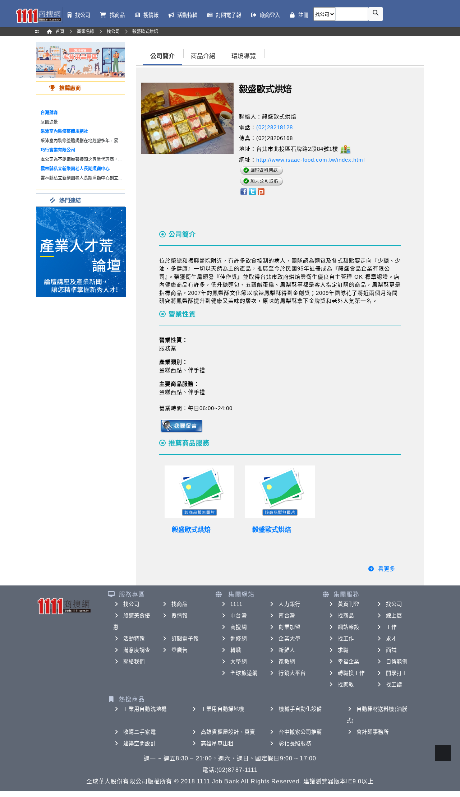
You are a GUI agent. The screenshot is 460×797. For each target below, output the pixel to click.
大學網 (238, 661)
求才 (391, 638)
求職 (343, 650)
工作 (391, 627)
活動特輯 (134, 638)
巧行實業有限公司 (58, 150)
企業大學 (289, 638)
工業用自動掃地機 (222, 709)
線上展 (394, 615)
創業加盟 (289, 627)
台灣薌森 (49, 112)
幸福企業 (348, 661)
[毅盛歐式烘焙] (199, 491)
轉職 (235, 650)
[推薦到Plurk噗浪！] (261, 191)
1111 (236, 604)
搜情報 (179, 615)
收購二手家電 (139, 732)
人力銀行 (289, 604)
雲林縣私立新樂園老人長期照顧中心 (75, 168)
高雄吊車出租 (217, 743)
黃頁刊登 (348, 604)
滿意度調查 (137, 650)
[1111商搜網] (38, 15)
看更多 (386, 569)
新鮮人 (287, 650)
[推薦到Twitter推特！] (252, 191)
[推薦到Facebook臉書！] (243, 191)
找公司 (131, 604)
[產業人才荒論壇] (81, 251)
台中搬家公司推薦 (300, 732)
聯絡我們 (134, 661)
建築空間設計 (139, 743)
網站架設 (348, 627)
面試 (391, 650)
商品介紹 (203, 56)
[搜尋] (375, 14)
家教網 (287, 661)
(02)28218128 (274, 127)
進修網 (238, 638)
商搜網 (238, 627)
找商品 (179, 604)
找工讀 (394, 684)
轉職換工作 (351, 673)
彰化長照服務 (295, 743)
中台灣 (238, 615)
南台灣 (287, 615)
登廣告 (179, 650)
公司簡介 (162, 56)
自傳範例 (397, 661)
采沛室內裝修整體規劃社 (64, 131)
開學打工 (397, 673)
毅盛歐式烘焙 (191, 529)
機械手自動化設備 (300, 709)
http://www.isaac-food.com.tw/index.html (310, 160)
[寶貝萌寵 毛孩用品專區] (80, 59)
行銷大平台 (292, 673)
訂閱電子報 (185, 638)
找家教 (346, 684)
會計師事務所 (372, 732)
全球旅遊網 (244, 673)
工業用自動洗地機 (145, 709)
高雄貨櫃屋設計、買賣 (228, 732)
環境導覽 (243, 56)
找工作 (346, 638)
